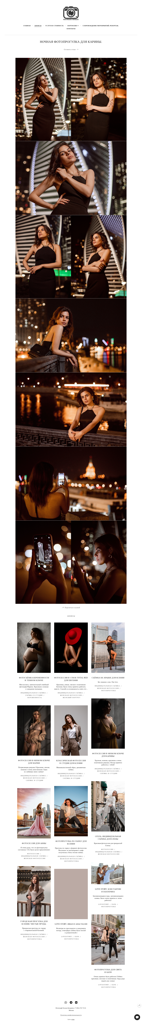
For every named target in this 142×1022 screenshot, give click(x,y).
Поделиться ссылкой (72, 607)
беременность (35, 697)
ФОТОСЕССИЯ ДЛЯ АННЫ (34, 843)
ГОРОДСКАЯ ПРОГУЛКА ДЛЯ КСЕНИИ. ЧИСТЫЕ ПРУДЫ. (34, 922)
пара (114, 904)
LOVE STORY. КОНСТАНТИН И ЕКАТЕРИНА (108, 890)
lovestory (103, 904)
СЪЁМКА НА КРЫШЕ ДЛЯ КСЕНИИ (108, 677)
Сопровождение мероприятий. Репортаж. (101, 26)
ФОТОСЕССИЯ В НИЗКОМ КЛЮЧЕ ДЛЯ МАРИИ (34, 761)
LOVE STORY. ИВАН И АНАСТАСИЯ (71, 924)
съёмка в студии (34, 695)
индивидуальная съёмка (33, 693)
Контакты (71, 29)
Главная (27, 26)
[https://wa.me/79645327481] (66, 1002)
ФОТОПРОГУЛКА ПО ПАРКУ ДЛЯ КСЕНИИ (71, 842)
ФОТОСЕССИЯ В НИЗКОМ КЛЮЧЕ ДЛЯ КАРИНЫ (108, 754)
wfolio (72, 1019)
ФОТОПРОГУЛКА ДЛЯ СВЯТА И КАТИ (108, 970)
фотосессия (107, 849)
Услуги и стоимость (54, 26)
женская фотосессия (71, 695)
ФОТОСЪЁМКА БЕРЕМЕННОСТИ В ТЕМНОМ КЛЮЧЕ (34, 679)
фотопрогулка (108, 690)
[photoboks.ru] (71, 12)
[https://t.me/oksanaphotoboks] (71, 1002)
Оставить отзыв (70, 49)
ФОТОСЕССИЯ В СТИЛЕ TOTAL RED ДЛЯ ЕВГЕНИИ (71, 679)
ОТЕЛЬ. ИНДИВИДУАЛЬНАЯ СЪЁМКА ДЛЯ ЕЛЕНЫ (108, 837)
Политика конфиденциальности (71, 1015)
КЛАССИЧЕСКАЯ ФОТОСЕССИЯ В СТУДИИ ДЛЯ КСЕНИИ (71, 761)
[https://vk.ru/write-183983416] (76, 1002)
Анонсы (37, 26)
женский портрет (71, 697)
